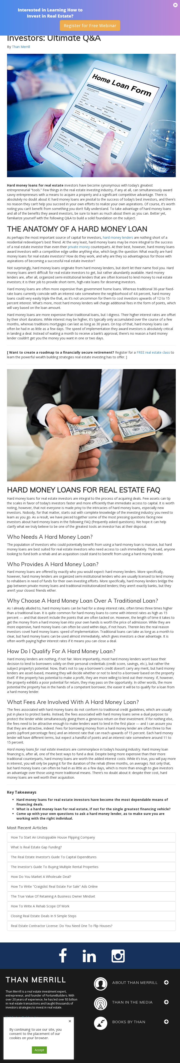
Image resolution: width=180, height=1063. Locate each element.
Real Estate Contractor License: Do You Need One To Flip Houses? (61, 926)
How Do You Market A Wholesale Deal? (41, 876)
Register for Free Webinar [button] (90, 25)
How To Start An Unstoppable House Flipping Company (53, 837)
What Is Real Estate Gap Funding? (36, 847)
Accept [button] (39, 1050)
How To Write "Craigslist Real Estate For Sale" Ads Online (54, 886)
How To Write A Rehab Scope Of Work (40, 906)
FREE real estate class (154, 352)
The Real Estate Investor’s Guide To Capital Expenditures (54, 857)
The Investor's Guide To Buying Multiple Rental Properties (54, 867)
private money (79, 247)
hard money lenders (118, 237)
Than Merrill (21, 46)
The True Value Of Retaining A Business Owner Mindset (53, 896)
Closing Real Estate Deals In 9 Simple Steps (43, 916)
